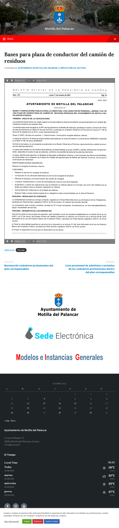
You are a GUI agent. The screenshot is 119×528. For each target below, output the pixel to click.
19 (28, 408)
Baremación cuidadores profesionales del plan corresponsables (28, 267)
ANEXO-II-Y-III (9, 250)
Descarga (21, 250)
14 (60, 403)
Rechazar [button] (38, 521)
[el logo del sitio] (59, 23)
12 (28, 403)
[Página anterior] (7, 80)
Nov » (13, 420)
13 (44, 403)
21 (60, 408)
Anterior (8, 262)
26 (28, 412)
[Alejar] (29, 80)
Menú (10, 38)
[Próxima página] (12, 80)
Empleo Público (68, 68)
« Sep (6, 420)
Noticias (81, 68)
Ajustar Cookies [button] (52, 521)
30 (91, 412)
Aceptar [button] (27, 521)
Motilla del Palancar (59, 28)
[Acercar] (33, 80)
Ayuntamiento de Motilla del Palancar (37, 68)
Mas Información (11, 521)
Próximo (110, 262)
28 (60, 412)
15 (75, 403)
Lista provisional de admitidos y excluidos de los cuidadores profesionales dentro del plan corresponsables (90, 269)
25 (12, 412)
